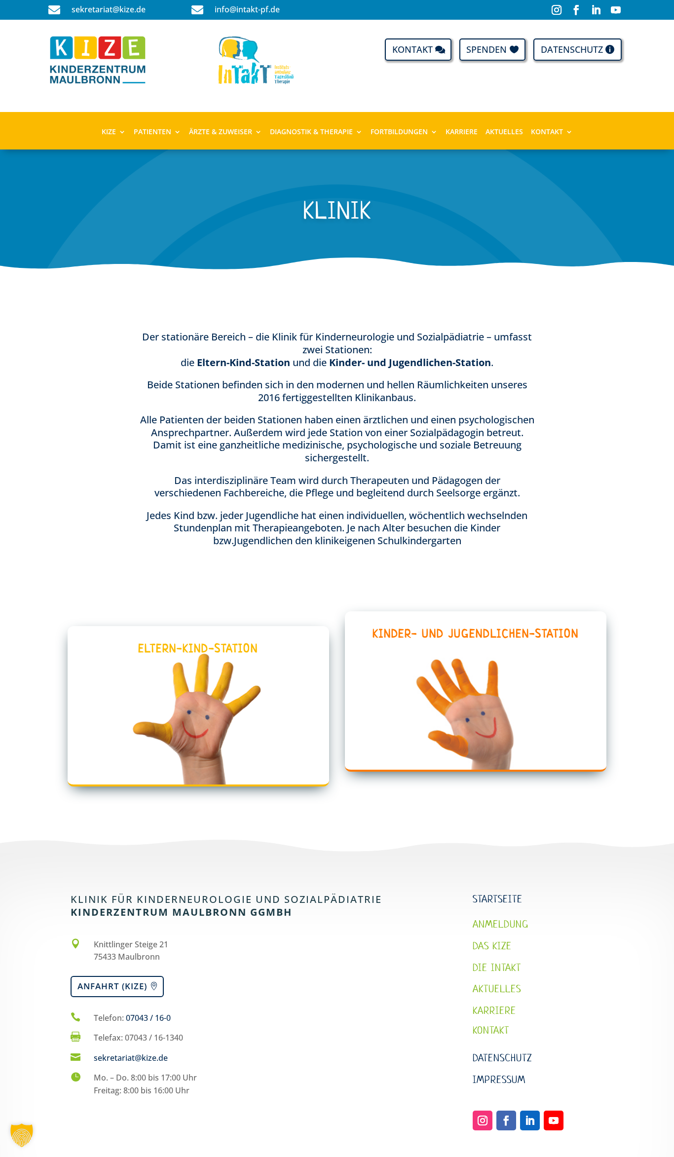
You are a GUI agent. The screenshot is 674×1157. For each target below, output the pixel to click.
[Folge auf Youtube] (616, 10)
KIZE (109, 132)
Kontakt (412, 49)
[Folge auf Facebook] (576, 10)
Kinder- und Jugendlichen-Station (410, 362)
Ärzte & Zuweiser (220, 132)
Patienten (152, 132)
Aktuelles (504, 132)
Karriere (462, 132)
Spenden (486, 49)
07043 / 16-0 (148, 1017)
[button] (21, 1135)
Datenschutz (572, 49)
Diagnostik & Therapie (311, 132)
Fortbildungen (399, 132)
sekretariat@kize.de (131, 1057)
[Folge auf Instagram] (556, 10)
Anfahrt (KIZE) (112, 986)
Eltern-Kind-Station (243, 362)
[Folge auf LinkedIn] (596, 10)
